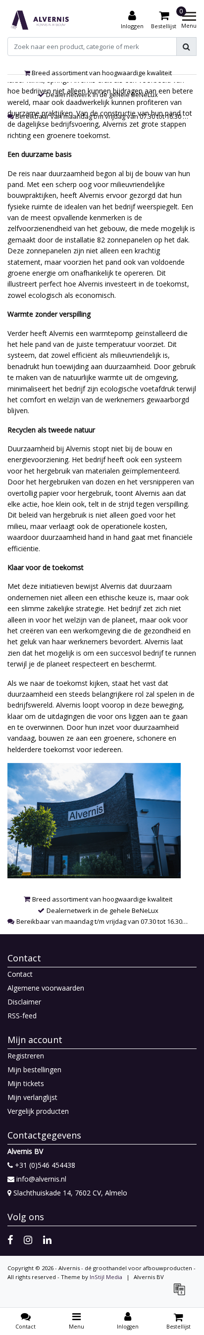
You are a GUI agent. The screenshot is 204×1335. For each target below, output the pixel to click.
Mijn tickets (25, 1083)
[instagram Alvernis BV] (28, 1239)
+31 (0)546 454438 (44, 1165)
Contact (20, 974)
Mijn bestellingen (34, 1069)
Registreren (25, 1055)
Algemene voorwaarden (45, 988)
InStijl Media (106, 1277)
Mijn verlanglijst (32, 1097)
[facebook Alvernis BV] (10, 1239)
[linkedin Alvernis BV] (47, 1239)
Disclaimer (24, 1001)
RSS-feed (22, 1015)
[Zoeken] (186, 46)
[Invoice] (182, 1293)
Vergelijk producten (38, 1111)
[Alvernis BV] (39, 20)
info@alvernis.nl (41, 1179)
